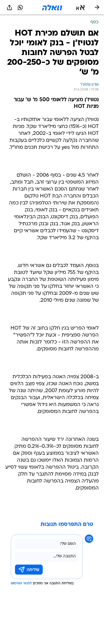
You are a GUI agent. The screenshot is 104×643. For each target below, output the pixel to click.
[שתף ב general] (9, 7)
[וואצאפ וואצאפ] (20, 7)
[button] (80, 7)
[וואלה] (52, 7)
